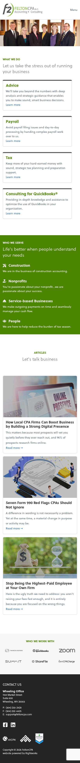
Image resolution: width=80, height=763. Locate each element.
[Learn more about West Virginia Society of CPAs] (25, 738)
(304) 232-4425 (13, 711)
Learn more (22, 104)
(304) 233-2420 (14, 707)
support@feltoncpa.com (19, 714)
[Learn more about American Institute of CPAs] (9, 738)
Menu (73, 10)
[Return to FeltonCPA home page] (22, 10)
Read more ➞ (40, 447)
